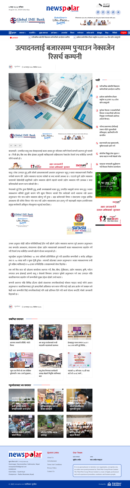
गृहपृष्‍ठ (14, 32)
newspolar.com (19, 484)
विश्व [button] (106, 32)
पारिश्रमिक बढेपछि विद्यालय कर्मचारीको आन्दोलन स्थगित (30, 37)
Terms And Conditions (54, 464)
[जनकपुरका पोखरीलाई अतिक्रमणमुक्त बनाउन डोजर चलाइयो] (50, 400)
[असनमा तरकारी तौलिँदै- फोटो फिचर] (22, 426)
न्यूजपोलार (17, 67)
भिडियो (114, 32)
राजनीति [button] (32, 32)
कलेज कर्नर (90, 32)
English (123, 32)
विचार (72, 32)
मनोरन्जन (80, 32)
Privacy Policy (52, 468)
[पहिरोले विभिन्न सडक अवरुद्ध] (50, 426)
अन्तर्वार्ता (64, 32)
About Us (50, 457)
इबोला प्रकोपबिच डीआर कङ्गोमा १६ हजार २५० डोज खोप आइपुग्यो (78, 37)
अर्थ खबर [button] (54, 32)
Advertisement (52, 461)
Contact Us (50, 471)
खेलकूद (99, 32)
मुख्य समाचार (43, 32)
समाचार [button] (22, 32)
